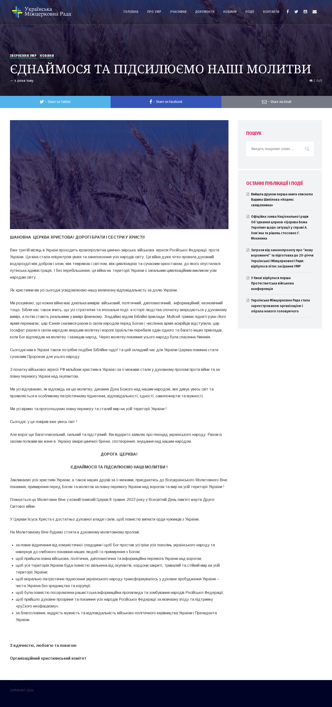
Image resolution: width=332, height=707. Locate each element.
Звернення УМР (23, 56)
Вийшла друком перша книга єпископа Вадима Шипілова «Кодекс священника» (282, 199)
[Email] (314, 11)
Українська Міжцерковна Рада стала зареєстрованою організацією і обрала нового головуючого (280, 305)
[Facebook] (288, 11)
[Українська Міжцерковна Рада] (42, 12)
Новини (47, 56)
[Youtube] (305, 11)
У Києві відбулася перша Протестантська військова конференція (272, 283)
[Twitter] (296, 11)
